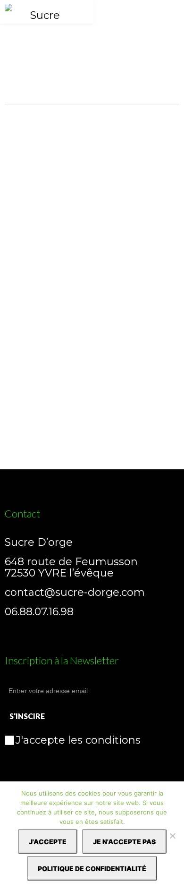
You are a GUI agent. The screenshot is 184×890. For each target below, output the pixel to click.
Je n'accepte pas (124, 842)
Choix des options (54, 367)
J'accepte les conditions (78, 740)
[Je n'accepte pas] (172, 835)
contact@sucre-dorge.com (75, 592)
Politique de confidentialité (92, 869)
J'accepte (48, 842)
